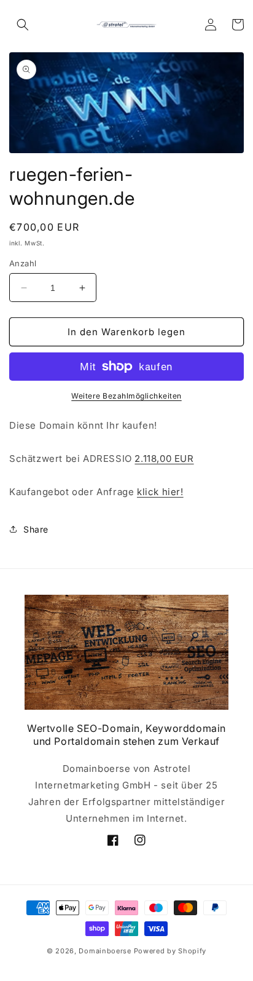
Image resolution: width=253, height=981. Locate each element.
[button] (22, 24)
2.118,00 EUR (163, 458)
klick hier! (160, 492)
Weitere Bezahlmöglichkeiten (126, 395)
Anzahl (22, 263)
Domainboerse (105, 951)
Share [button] (36, 529)
